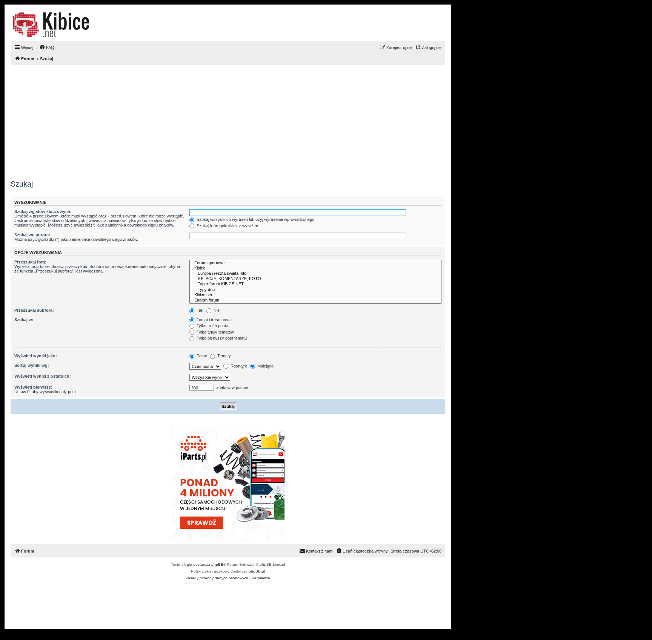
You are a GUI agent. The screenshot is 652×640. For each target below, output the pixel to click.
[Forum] (50, 24)
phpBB (217, 564)
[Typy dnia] (315, 289)
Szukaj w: (24, 319)
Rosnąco (238, 366)
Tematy (223, 356)
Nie (216, 310)
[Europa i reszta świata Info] (315, 273)
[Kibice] (315, 268)
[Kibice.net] (315, 295)
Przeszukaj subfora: (34, 310)
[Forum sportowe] (315, 263)
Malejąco (265, 366)
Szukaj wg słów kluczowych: (43, 211)
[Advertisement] (237, 121)
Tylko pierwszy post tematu (221, 338)
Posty (201, 356)
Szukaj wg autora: (32, 235)
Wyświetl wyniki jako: (35, 356)
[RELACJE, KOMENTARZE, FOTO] (315, 279)
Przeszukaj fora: (30, 262)
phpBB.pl (257, 571)
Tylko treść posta (211, 325)
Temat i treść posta (213, 319)
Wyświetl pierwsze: (33, 387)
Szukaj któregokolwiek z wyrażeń (226, 226)
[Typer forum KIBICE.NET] (315, 284)
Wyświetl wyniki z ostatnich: (42, 376)
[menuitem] (46, 47)
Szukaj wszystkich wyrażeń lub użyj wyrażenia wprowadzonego (254, 219)
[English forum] (315, 300)
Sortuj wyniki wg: (31, 365)
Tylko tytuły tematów (214, 332)
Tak (199, 310)
